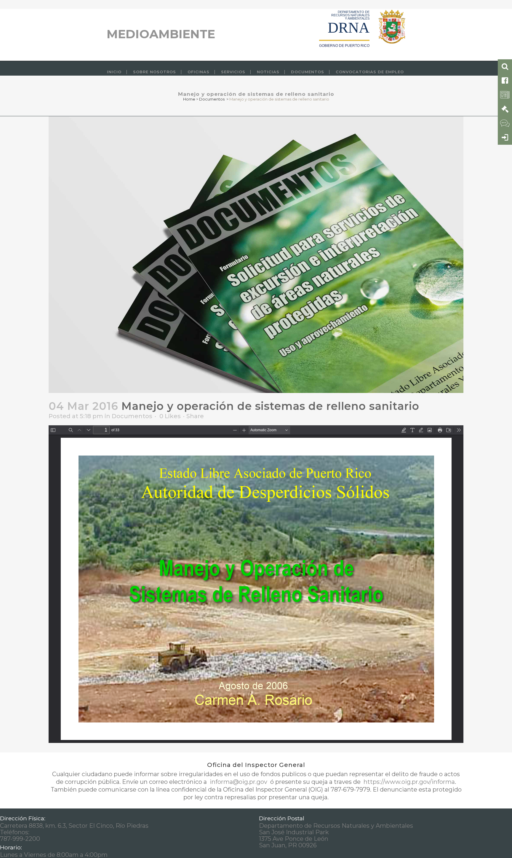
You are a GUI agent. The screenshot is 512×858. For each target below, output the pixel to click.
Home (189, 99)
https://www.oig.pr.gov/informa (408, 781)
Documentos (212, 99)
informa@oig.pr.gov (238, 781)
